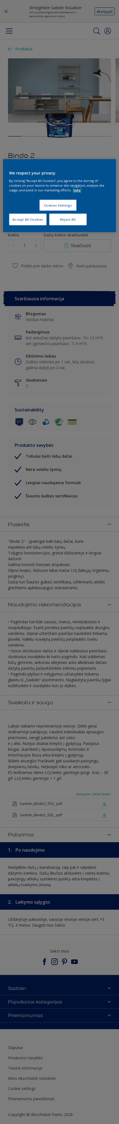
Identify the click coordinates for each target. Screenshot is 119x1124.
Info (77, 190)
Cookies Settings (58, 205)
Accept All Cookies (27, 219)
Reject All (68, 219)
